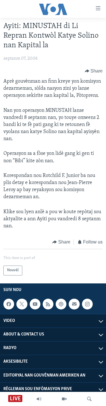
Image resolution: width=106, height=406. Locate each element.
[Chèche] (89, 399)
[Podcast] (61, 304)
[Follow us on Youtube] (35, 304)
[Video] (64, 399)
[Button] (94, 71)
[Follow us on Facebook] (8, 304)
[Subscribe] (74, 304)
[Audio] (39, 399)
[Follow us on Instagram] (87, 304)
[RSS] (48, 304)
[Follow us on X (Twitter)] (21, 304)
